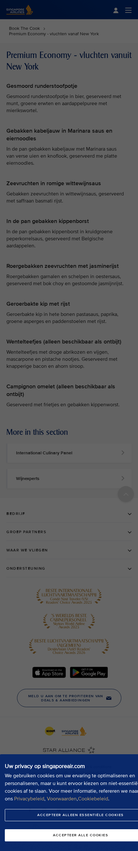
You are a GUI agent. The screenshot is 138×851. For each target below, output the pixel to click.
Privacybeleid (29, 799)
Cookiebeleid (93, 799)
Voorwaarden (62, 799)
